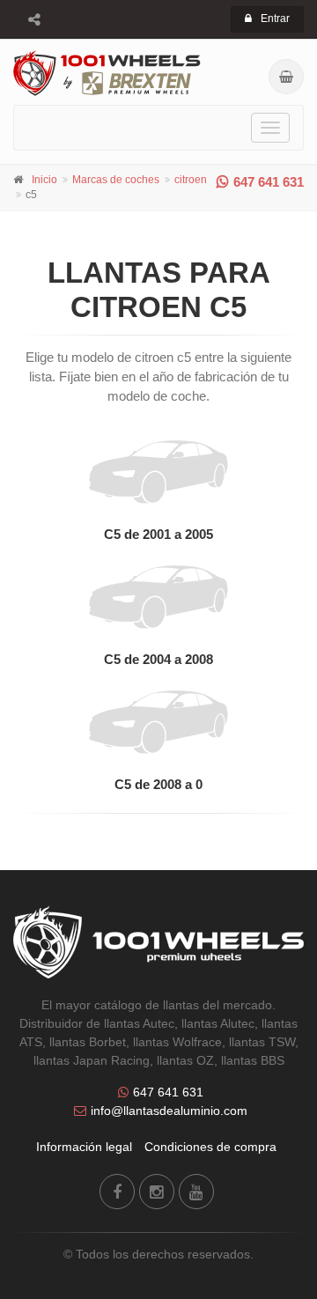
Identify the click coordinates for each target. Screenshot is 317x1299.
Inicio (44, 179)
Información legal (84, 1147)
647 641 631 (268, 181)
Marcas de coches (115, 179)
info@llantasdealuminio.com (169, 1110)
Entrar (275, 18)
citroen (190, 179)
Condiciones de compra (210, 1147)
